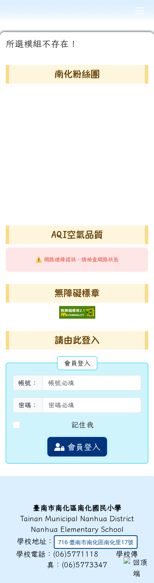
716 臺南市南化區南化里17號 (95, 542)
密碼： (28, 405)
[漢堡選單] (139, 10)
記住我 (82, 424)
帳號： (28, 383)
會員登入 (82, 447)
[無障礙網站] (77, 311)
